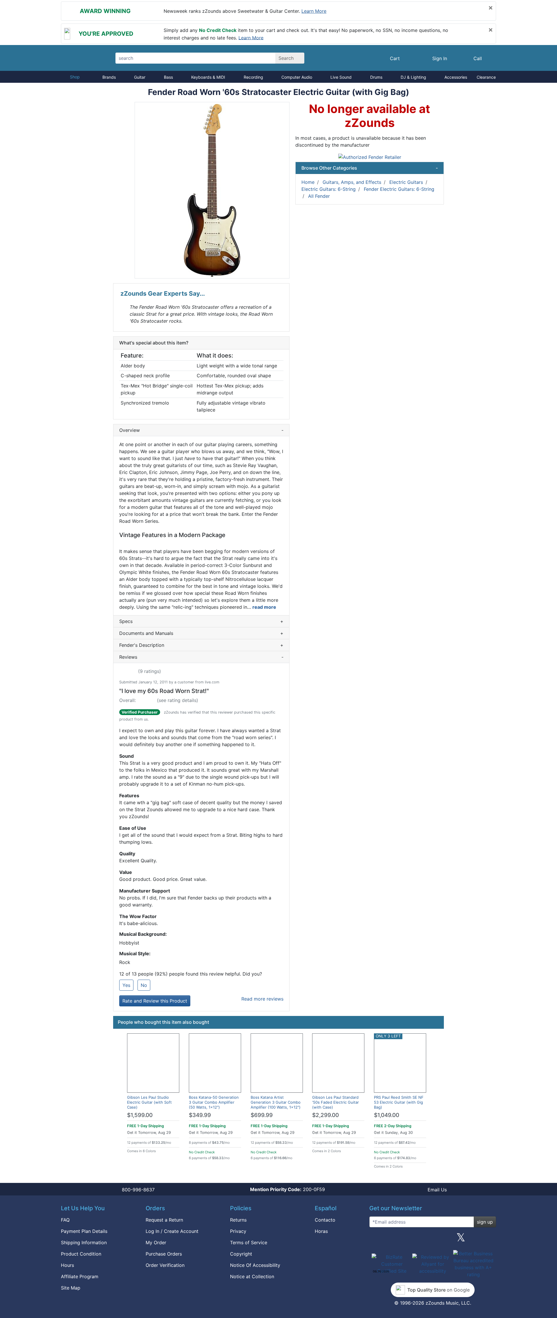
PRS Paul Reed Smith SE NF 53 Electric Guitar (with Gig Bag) (399, 1102)
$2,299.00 (325, 1115)
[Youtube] (489, 1239)
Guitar (139, 77)
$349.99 (200, 1115)
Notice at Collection (252, 1276)
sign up (485, 1222)
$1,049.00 (386, 1115)
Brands (109, 77)
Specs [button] (201, 621)
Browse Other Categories (369, 168)
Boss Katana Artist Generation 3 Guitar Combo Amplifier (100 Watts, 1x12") (276, 1102)
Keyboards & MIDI (208, 77)
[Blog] (376, 1239)
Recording (253, 77)
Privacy (238, 1231)
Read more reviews (262, 999)
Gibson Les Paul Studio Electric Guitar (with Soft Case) (149, 1102)
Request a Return (164, 1220)
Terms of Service (248, 1242)
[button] (212, 190)
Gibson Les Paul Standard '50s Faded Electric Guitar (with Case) (335, 1102)
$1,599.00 (140, 1115)
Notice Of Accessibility (255, 1265)
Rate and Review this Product (154, 1001)
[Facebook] (404, 1239)
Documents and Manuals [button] (201, 633)
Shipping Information (84, 1242)
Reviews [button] (201, 657)
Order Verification (165, 1265)
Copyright (241, 1254)
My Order (156, 1242)
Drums (376, 77)
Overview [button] (201, 430)
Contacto (325, 1220)
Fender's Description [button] (201, 645)
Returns (238, 1220)
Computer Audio (296, 77)
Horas (321, 1231)
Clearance (486, 77)
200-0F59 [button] (287, 1189)
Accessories (455, 77)
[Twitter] (460, 1239)
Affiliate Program (79, 1276)
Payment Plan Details (84, 1231)
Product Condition (81, 1254)
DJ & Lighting (413, 77)
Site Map (70, 1288)
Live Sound (341, 77)
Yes (126, 985)
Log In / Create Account (172, 1231)
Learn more (313, 11)
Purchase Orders (164, 1254)
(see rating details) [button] (177, 700)
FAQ (65, 1220)
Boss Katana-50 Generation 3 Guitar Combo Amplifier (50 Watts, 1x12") (214, 1102)
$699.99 (262, 1115)
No (144, 985)
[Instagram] (432, 1239)
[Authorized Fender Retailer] (369, 156)
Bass (168, 77)
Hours (67, 1265)
